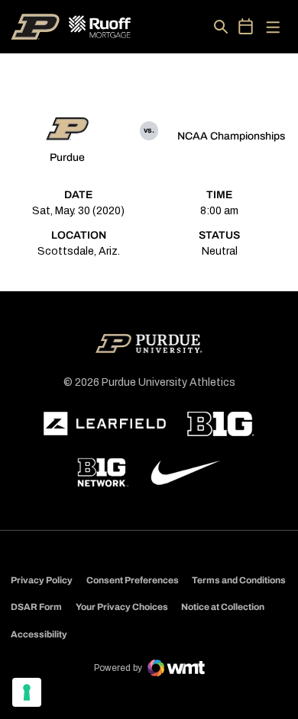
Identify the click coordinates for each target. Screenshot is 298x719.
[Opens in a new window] (105, 424)
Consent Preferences (132, 580)
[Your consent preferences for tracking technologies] (26, 692)
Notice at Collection (222, 607)
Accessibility (39, 634)
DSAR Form (36, 607)
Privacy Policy (42, 580)
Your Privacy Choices (122, 607)
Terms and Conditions (239, 580)
